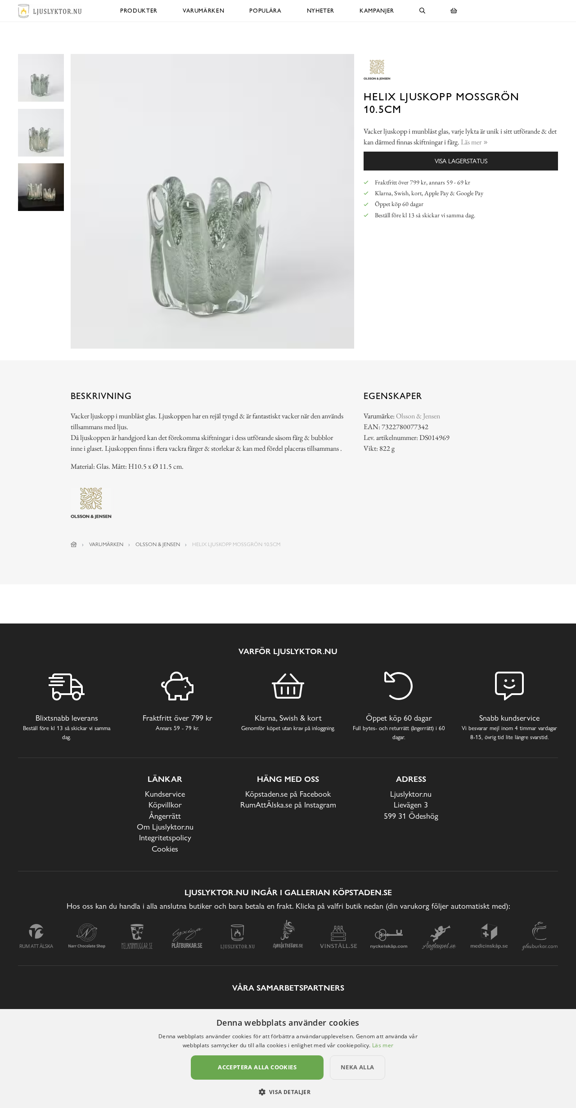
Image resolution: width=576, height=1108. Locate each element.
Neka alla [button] (357, 1067)
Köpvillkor (165, 804)
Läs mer (382, 1045)
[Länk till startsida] (74, 544)
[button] (288, 1091)
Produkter (139, 10)
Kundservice (165, 793)
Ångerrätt (165, 816)
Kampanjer (377, 10)
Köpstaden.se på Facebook (288, 793)
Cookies (165, 848)
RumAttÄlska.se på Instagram (288, 804)
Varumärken (204, 10)
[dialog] (288, 1058)
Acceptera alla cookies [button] (257, 1067)
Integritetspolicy (165, 837)
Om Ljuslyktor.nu (165, 826)
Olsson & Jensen (418, 416)
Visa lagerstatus (461, 161)
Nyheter (321, 10)
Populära (265, 10)
